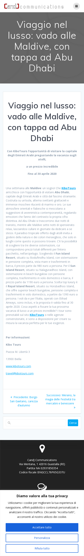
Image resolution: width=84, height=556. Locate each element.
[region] (42, 523)
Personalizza (42, 538)
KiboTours (69, 188)
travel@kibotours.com (20, 373)
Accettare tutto (42, 527)
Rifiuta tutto (42, 548)
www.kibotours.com (18, 366)
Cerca (73, 423)
